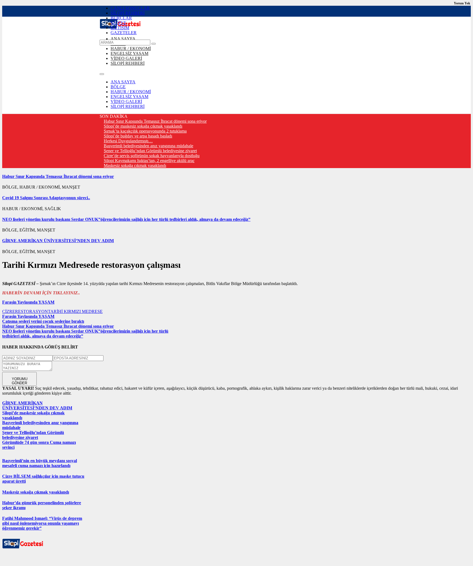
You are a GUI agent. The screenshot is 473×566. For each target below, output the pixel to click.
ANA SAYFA (123, 38)
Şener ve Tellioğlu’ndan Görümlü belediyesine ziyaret (150, 150)
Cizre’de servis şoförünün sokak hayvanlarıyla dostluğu (152, 155)
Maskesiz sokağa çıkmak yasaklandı (135, 165)
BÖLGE (118, 86)
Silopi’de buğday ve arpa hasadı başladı (138, 136)
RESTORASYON (31, 311)
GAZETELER (124, 32)
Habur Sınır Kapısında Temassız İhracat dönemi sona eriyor (155, 121)
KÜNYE (118, 22)
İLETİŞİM (120, 27)
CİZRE (8, 311)
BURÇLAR (121, 18)
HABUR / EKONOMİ (131, 48)
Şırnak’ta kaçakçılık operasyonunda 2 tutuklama (145, 131)
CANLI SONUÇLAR (130, 8)
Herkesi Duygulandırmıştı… (128, 141)
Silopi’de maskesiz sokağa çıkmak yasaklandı (143, 126)
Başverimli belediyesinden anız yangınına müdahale (148, 145)
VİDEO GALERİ (126, 58)
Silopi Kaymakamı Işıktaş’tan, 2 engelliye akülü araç (149, 160)
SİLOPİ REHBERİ (128, 13)
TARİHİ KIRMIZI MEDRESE (75, 311)
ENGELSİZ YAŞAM (129, 53)
